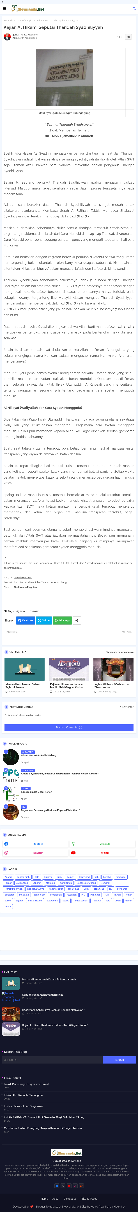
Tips (108, 900)
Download (84, 877)
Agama (20, 611)
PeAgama (122, 889)
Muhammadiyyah (13, 889)
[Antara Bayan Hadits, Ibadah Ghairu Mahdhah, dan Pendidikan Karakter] (11, 775)
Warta (8, 906)
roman (129, 895)
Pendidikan (56, 895)
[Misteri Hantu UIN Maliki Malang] (11, 757)
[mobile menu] (4, 8)
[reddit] (81, 1185)
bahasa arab (23, 877)
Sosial (66, 900)
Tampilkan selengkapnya (120, 652)
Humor (8, 883)
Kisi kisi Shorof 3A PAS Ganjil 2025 (23, 1106)
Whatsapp (64, 620)
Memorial (105, 883)
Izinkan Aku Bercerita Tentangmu (23, 1095)
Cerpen (70, 877)
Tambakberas (80, 900)
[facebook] (56, 1185)
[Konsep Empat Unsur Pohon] (11, 794)
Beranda (8, 20)
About (55, 1198)
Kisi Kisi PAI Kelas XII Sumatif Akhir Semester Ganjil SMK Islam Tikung (44, 1117)
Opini (86, 889)
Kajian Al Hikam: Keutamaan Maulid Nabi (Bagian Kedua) (66, 686)
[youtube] (69, 1185)
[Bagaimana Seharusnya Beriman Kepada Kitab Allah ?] (11, 812)
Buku (59, 877)
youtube (105, 853)
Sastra (8, 900)
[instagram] (75, 1185)
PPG (83, 895)
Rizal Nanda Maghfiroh (112, 1206)
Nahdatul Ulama (35, 889)
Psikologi (95, 895)
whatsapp (105, 844)
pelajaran (9, 895)
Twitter (46, 620)
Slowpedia (52, 900)
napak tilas (73, 889)
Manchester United (86, 883)
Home (44, 1198)
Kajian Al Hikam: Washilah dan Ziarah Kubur (112, 686)
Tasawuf (19, 20)
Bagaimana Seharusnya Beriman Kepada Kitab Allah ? (50, 810)
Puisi (107, 895)
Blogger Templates (47, 1206)
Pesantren (71, 895)
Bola (36, 877)
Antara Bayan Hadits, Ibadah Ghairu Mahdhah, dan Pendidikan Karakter (59, 773)
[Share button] (77, 620)
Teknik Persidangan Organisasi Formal (26, 1084)
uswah (128, 900)
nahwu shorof (56, 889)
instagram (38, 853)
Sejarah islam (35, 900)
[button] (134, 8)
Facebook (27, 620)
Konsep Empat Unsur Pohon (36, 792)
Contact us (70, 1198)
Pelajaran (24, 895)
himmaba (121, 877)
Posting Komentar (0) (69, 727)
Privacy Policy (89, 1198)
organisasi (99, 889)
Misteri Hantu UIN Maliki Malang (38, 755)
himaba (107, 877)
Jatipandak (22, 883)
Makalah (50, 883)
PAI (110, 889)
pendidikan (39, 895)
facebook (38, 844)
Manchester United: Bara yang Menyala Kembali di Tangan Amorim (43, 1128)
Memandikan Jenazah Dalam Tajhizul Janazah (23, 686)
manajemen (66, 883)
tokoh (118, 900)
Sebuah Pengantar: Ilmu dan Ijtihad (42, 994)
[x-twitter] (63, 1185)
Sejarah (19, 900)
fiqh (96, 877)
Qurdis (117, 895)
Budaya (48, 877)
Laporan (37, 883)
